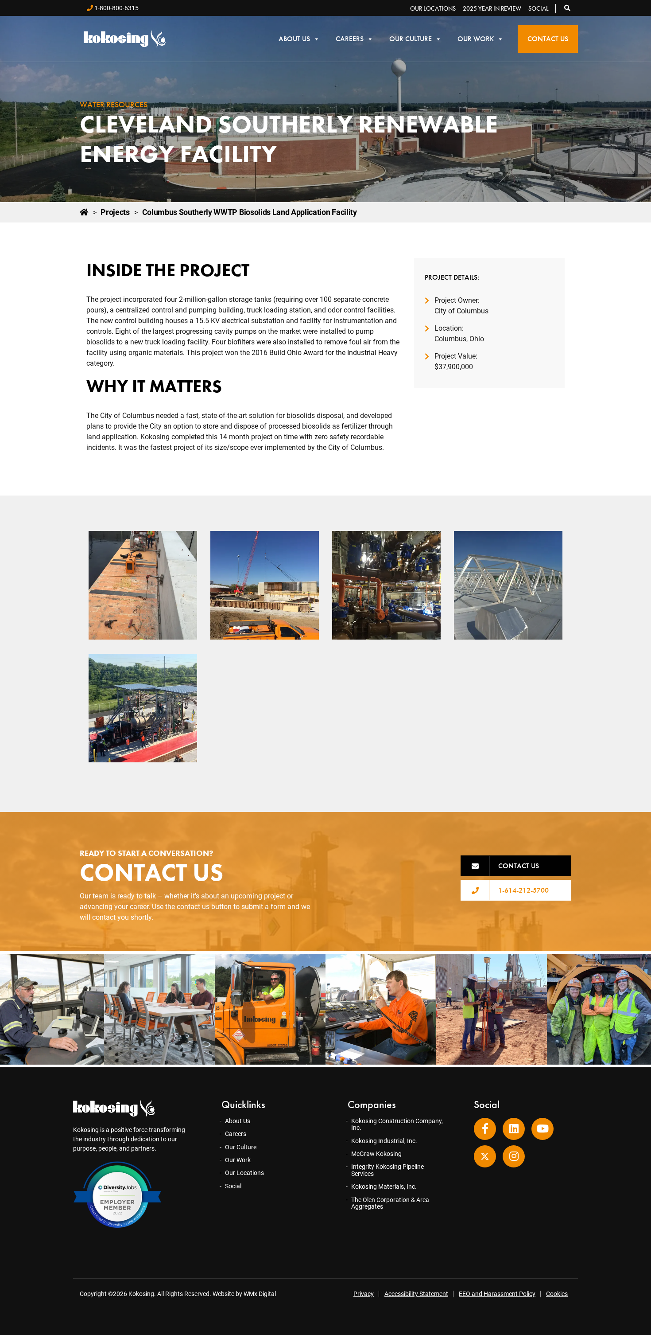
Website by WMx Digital (244, 1293)
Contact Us (547, 38)
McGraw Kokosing (376, 1153)
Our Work (475, 38)
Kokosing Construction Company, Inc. (397, 1124)
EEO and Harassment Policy (497, 1293)
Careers (350, 38)
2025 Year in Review (492, 8)
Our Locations (433, 8)
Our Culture (410, 38)
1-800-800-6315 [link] (116, 8)
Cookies (557, 1293)
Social (538, 8)
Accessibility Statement (416, 1293)
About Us (294, 38)
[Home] (84, 212)
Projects (115, 212)
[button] (567, 8)
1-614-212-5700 (523, 890)
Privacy (363, 1293)
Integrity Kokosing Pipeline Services (387, 1170)
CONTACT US (518, 865)
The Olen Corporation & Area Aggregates (390, 1203)
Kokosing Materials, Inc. (384, 1186)
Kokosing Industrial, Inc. (384, 1140)
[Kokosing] (125, 39)
